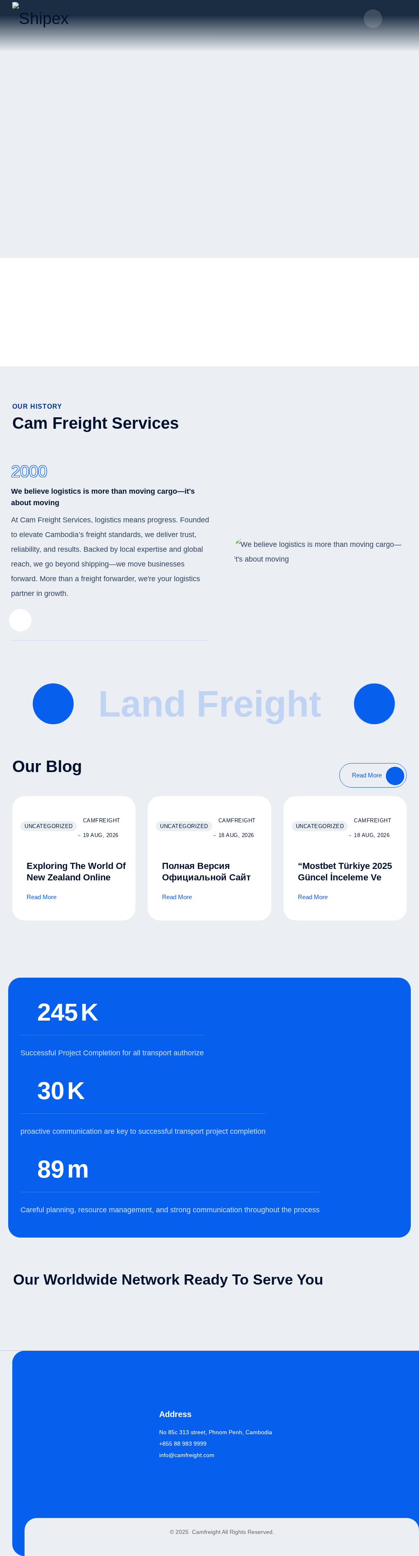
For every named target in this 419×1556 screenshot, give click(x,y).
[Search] (373, 18)
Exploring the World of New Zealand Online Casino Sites (76, 877)
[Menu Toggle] (398, 18)
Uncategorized (49, 826)
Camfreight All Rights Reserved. (232, 1532)
